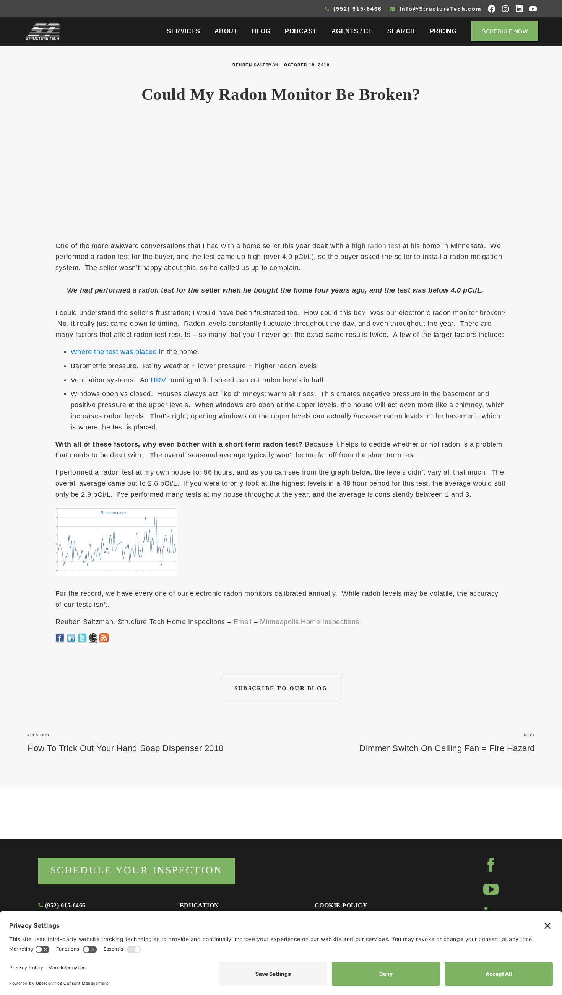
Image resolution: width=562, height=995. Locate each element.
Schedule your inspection (136, 870)
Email (243, 622)
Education (199, 905)
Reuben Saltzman (255, 65)
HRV (158, 380)
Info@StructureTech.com (439, 9)
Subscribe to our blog (281, 688)
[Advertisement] (281, 176)
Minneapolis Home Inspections (309, 622)
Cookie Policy (341, 905)
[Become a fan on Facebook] (59, 639)
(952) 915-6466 (356, 9)
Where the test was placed (114, 352)
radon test (384, 246)
